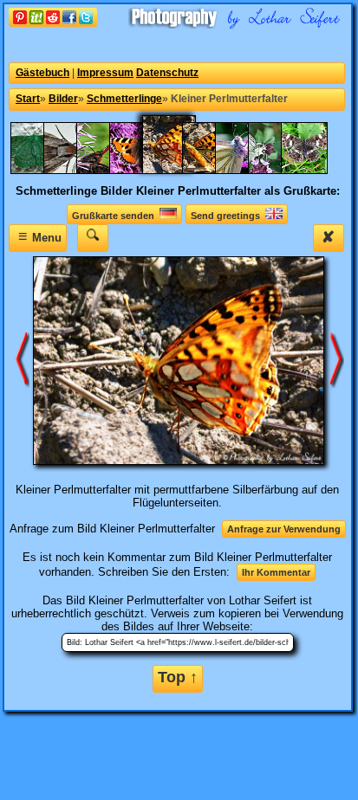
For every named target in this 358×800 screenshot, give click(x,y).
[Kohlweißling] (280, 170)
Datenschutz (167, 73)
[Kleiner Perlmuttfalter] (214, 170)
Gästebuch (42, 73)
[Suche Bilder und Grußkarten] (92, 237)
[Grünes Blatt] (42, 170)
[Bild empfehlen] (53, 22)
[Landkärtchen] (313, 170)
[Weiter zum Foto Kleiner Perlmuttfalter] (337, 359)
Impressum (105, 73)
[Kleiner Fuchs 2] (108, 170)
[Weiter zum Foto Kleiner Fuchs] (22, 359)
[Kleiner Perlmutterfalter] (177, 170)
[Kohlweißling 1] (247, 170)
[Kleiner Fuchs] (141, 170)
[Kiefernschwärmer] (75, 170)
